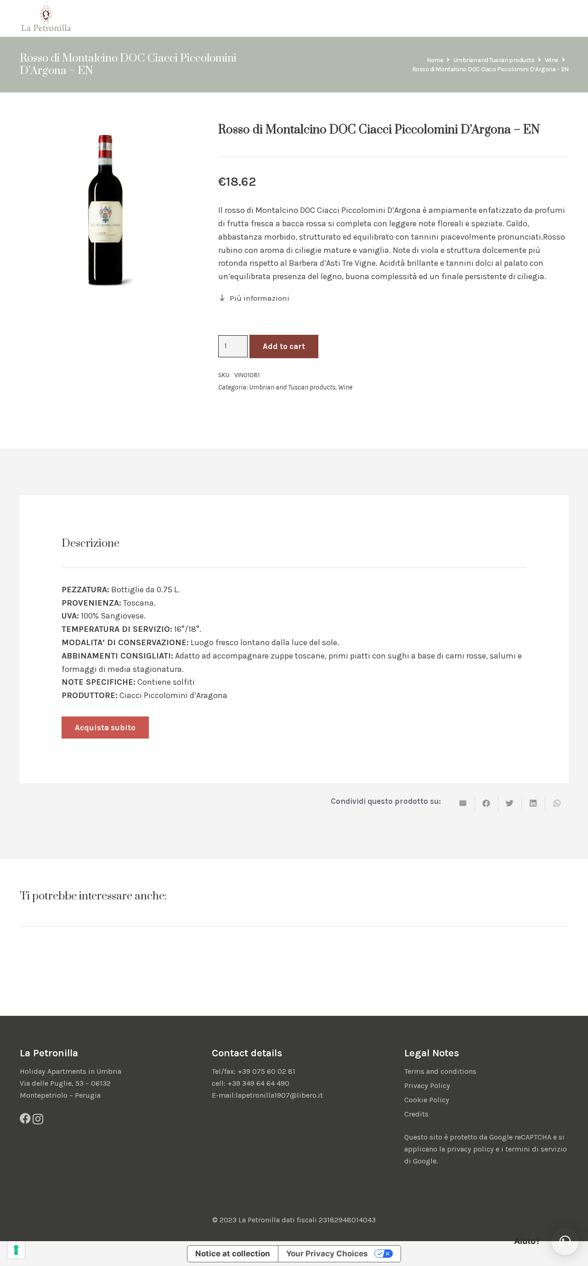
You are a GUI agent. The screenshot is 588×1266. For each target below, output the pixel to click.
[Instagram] (38, 1119)
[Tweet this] (510, 803)
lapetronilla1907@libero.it (279, 1095)
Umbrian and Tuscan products (493, 60)
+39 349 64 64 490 (258, 1083)
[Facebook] (25, 1118)
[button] (565, 1241)
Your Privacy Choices (327, 1253)
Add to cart (284, 346)
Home (435, 60)
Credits (416, 1114)
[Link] (46, 18)
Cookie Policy (426, 1099)
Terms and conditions (440, 1071)
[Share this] (486, 803)
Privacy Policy (427, 1085)
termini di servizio (536, 1149)
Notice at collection (232, 1253)
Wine (551, 60)
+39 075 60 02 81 (266, 1071)
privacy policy (470, 1149)
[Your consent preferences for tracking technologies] (16, 1250)
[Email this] (463, 803)
